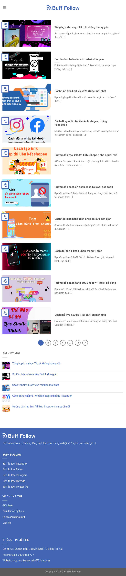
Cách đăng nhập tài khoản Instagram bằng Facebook (42, 395)
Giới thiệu (7, 505)
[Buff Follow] (63, 7)
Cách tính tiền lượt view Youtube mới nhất (35, 385)
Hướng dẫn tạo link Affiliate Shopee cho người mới (41, 406)
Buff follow (9, 469)
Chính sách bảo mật (13, 517)
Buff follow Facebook (14, 463)
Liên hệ (6, 522)
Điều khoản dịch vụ (13, 511)
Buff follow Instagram (14, 475)
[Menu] (4, 7)
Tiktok (19, 469)
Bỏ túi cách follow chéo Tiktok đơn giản (34, 374)
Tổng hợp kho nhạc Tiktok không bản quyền (36, 363)
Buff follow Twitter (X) (15, 486)
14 (77, 342)
